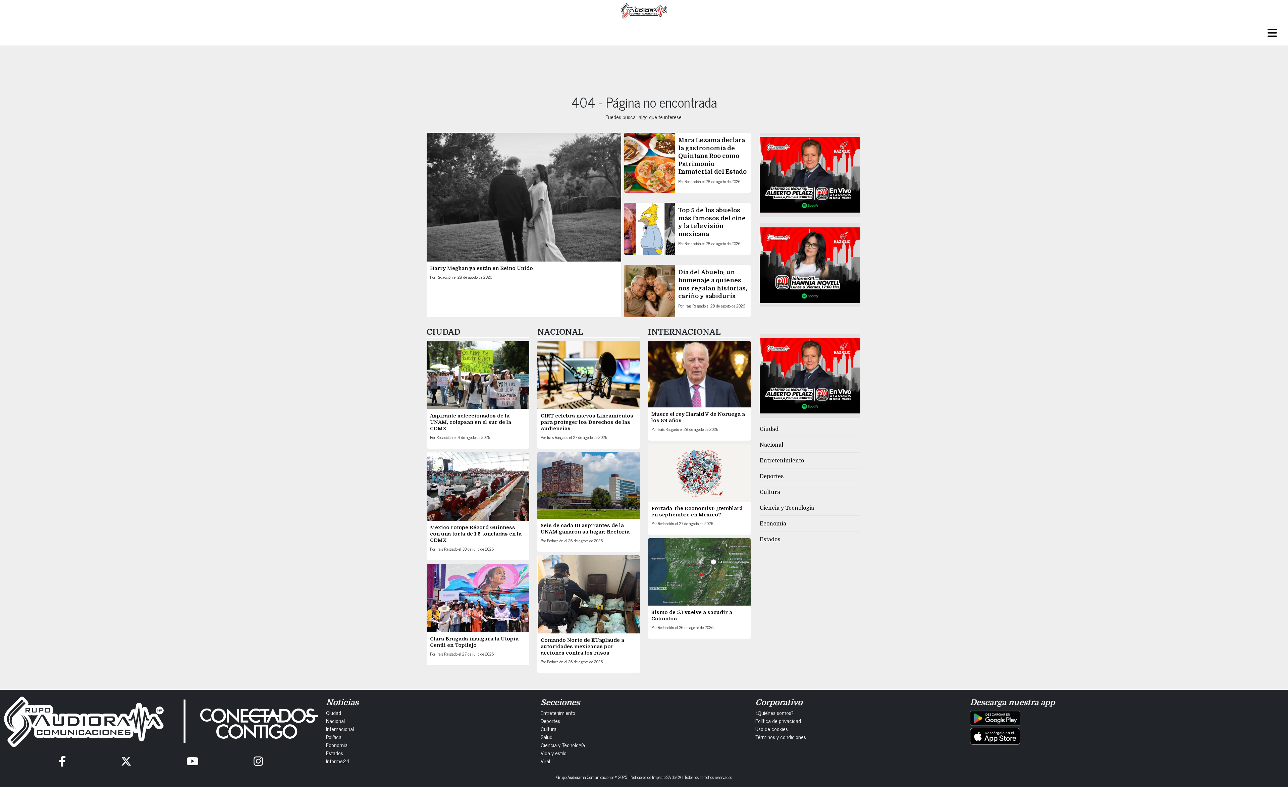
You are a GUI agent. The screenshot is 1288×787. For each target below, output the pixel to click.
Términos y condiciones (780, 736)
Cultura (770, 492)
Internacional (340, 728)
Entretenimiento (782, 461)
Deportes (772, 476)
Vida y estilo (554, 752)
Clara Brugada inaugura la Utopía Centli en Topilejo (474, 642)
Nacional (771, 445)
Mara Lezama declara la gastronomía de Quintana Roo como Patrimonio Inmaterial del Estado (712, 156)
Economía (773, 524)
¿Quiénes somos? (774, 712)
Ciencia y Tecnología (787, 508)
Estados (770, 540)
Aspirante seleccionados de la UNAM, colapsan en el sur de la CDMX (470, 422)
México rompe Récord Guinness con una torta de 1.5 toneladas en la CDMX (476, 533)
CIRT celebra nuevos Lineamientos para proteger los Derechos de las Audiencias (587, 422)
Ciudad (769, 429)
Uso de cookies (771, 728)
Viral (545, 760)
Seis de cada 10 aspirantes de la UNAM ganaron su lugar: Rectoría (585, 528)
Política (333, 736)
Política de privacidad (778, 720)
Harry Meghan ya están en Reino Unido (481, 268)
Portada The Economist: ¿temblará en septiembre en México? (697, 511)
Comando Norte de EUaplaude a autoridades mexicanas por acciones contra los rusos (582, 646)
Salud (546, 736)
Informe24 (338, 760)
